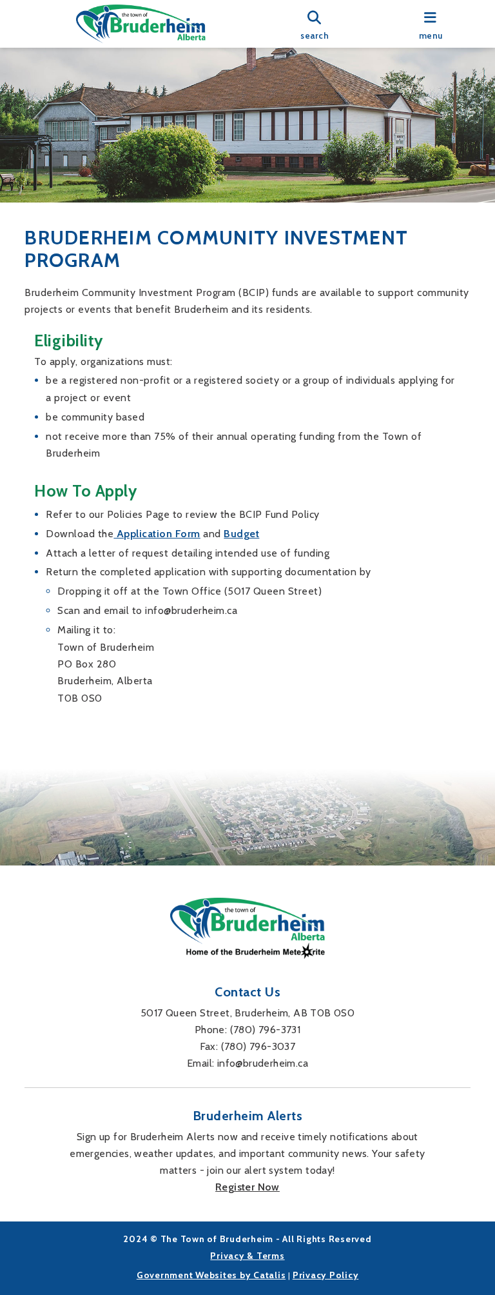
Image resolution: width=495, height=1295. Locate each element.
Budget (241, 534)
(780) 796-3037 (258, 1046)
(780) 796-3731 (265, 1029)
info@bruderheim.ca (262, 1063)
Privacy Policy (326, 1275)
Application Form (156, 534)
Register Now (247, 1187)
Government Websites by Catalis (211, 1275)
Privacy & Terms (247, 1255)
